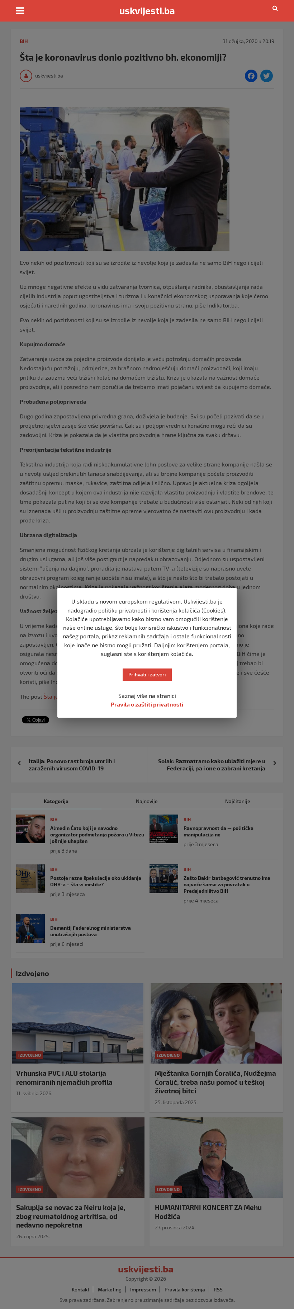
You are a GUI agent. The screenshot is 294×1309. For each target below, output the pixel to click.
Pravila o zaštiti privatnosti (147, 704)
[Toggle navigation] (20, 11)
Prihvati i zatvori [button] (147, 674)
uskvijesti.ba (147, 10)
